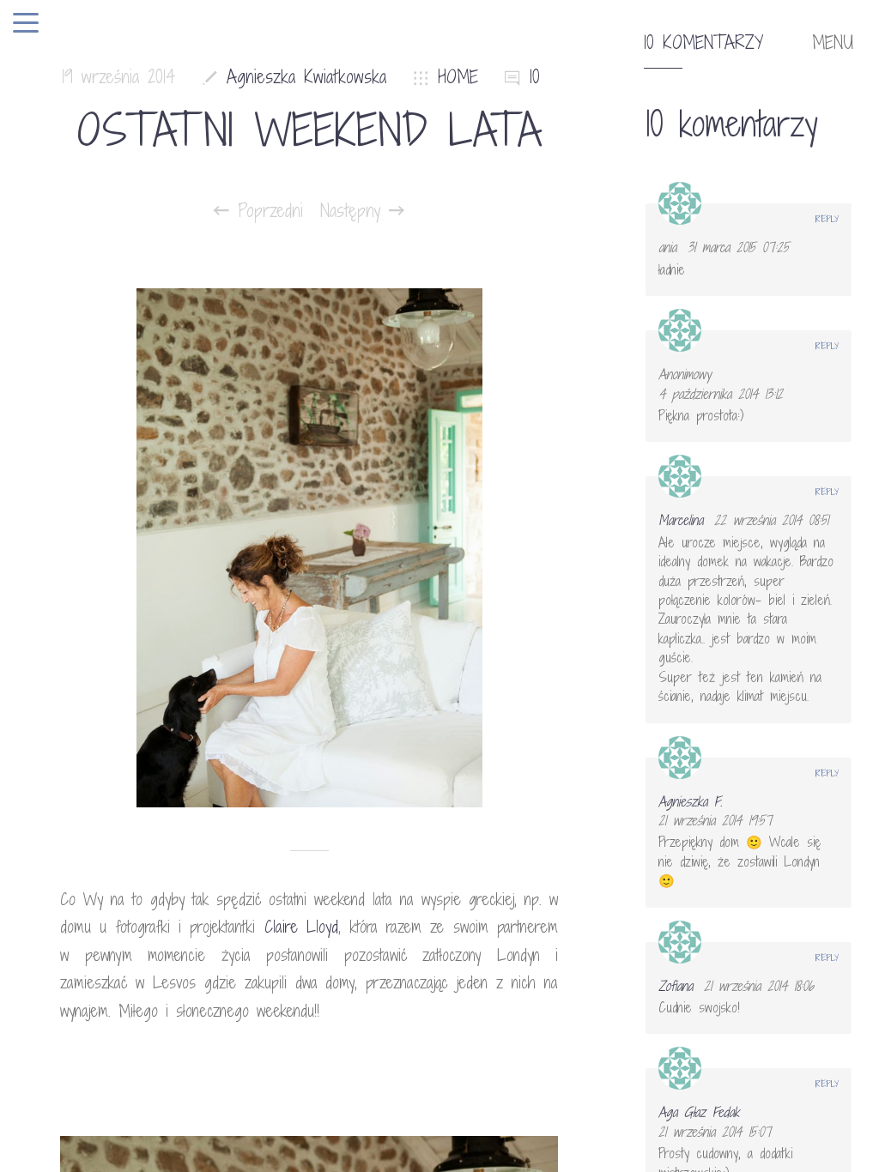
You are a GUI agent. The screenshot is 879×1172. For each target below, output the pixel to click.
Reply (827, 219)
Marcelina (680, 519)
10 (535, 76)
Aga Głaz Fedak (698, 1112)
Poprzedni (266, 211)
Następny (354, 211)
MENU (832, 42)
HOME (458, 76)
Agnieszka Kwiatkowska (306, 76)
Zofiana (675, 985)
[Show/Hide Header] (26, 24)
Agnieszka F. (690, 801)
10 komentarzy (703, 42)
